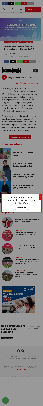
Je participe (21, 208)
